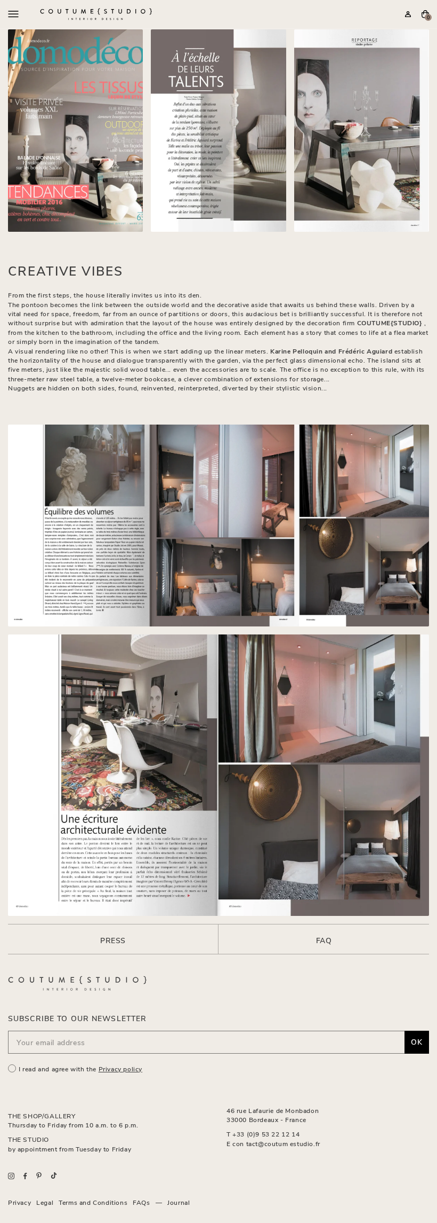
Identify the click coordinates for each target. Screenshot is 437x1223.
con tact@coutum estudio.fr (276, 1143)
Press (113, 940)
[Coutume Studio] (96, 14)
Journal (178, 1202)
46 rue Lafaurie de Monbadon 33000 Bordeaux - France (272, 1115)
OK (417, 1042)
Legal (44, 1202)
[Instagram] (11, 1176)
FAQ (324, 940)
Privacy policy (120, 1068)
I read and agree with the (80, 1068)
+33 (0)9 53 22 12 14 (266, 1134)
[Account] (408, 14)
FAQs (141, 1202)
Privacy (19, 1202)
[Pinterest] (39, 1176)
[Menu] (13, 14)
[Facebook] (25, 1176)
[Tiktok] (54, 1176)
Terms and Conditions (93, 1202)
